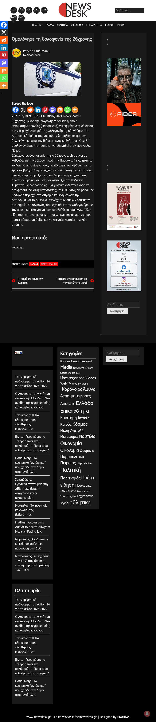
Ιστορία (84, 417)
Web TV (76, 383)
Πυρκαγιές (83, 485)
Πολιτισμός (70, 477)
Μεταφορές (69, 436)
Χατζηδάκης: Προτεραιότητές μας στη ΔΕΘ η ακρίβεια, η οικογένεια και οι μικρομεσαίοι (31, 488)
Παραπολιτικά (72, 456)
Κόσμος (13, 18)
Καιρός (66, 424)
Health (89, 361)
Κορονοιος (71, 389)
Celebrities (78, 361)
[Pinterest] (45, 109)
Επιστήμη (68, 417)
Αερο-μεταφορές (75, 395)
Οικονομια (69, 450)
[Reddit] (30, 109)
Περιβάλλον (84, 463)
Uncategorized (72, 377)
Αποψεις (67, 403)
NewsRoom (33, 55)
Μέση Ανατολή (72, 430)
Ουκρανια (87, 450)
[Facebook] (15, 109)
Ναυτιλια (87, 436)
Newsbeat (78, 367)
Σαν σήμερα (83, 491)
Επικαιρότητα (44, 10)
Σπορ (63, 496)
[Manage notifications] (147, 714)
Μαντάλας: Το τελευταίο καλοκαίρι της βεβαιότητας (31, 509)
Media (21, 18)
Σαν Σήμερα (68, 491)
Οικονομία (36, 10)
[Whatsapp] (67, 109)
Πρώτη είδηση (49, 264)
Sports (63, 372)
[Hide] (1, 93)
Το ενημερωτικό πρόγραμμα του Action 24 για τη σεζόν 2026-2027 (32, 381)
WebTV (65, 383)
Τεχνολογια (85, 495)
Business (65, 361)
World (85, 383)
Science (89, 367)
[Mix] (60, 109)
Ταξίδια (71, 496)
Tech (78, 373)
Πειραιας (68, 462)
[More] (75, 109)
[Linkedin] (37, 109)
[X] (23, 109)
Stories (71, 372)
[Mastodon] (52, 109)
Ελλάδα (21, 10)
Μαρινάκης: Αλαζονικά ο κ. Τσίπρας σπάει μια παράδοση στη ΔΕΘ (31, 543)
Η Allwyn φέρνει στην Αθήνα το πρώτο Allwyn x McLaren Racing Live (32, 526)
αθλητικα (29, 10)
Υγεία (64, 502)
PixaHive (123, 717)
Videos (90, 377)
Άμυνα (89, 389)
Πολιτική (13, 10)
